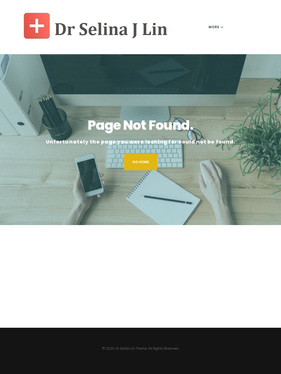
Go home (140, 162)
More (214, 27)
